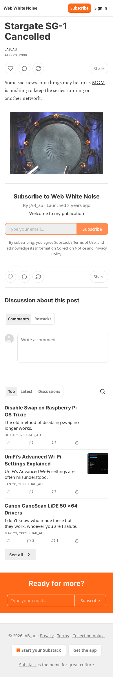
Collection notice (88, 635)
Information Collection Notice (60, 248)
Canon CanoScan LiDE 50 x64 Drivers (41, 509)
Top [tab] (11, 391)
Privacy (47, 635)
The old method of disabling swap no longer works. (42, 425)
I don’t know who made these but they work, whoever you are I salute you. (40, 523)
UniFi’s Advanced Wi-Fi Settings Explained (33, 460)
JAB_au (11, 49)
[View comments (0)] (24, 68)
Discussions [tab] (49, 391)
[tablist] (30, 319)
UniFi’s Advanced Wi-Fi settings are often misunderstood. (39, 474)
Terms (63, 635)
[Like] (10, 68)
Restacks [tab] (42, 319)
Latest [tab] (26, 391)
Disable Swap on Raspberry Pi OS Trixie (41, 411)
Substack (28, 664)
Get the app (85, 650)
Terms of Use (84, 242)
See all (16, 554)
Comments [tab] (18, 319)
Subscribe (79, 8)
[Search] (102, 391)
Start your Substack (41, 650)
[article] (56, 425)
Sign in (100, 8)
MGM (98, 82)
